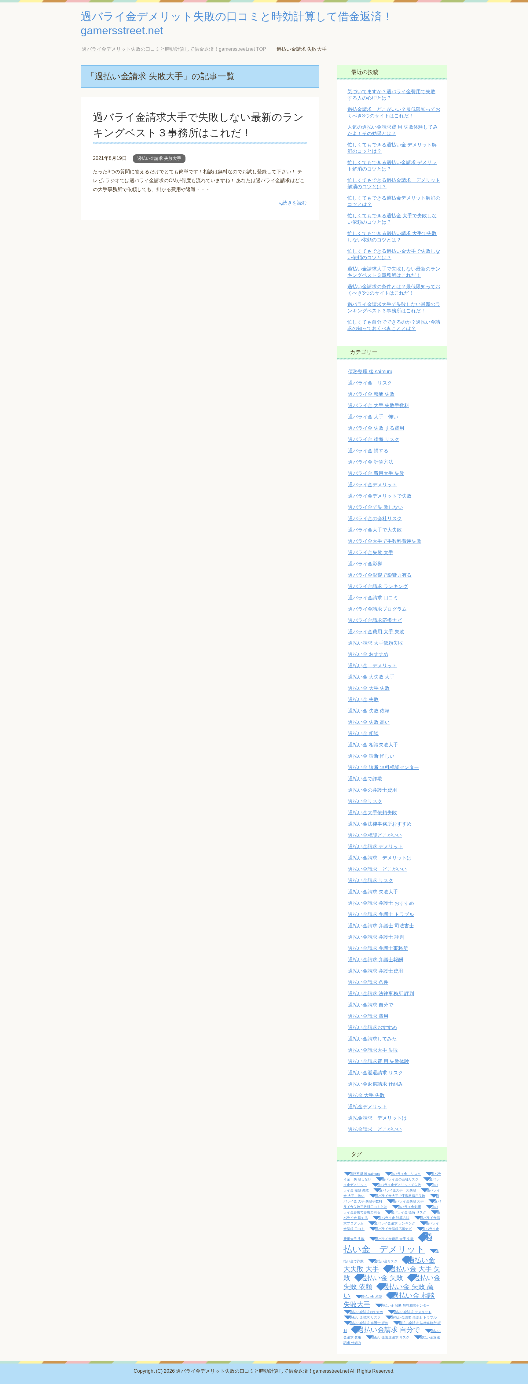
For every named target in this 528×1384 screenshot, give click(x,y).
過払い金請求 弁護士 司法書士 (381, 925)
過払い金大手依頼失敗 (372, 812)
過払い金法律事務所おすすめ (380, 823)
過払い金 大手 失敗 (369, 688)
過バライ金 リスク (370, 382)
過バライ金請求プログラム (377, 609)
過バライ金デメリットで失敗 (380, 496)
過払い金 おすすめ (368, 654)
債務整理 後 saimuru (370, 371)
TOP (178, 49)
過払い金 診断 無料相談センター (383, 767)
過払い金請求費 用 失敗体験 (378, 1061)
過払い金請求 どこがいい (377, 869)
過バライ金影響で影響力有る (380, 575)
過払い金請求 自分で (370, 1004)
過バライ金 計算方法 (370, 462)
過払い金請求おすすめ (372, 1027)
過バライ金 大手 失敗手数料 (378, 405)
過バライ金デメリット (372, 484)
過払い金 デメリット (372, 665)
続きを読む (294, 202)
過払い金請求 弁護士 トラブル (381, 914)
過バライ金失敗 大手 (370, 552)
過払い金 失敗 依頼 (369, 710)
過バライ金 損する (368, 450)
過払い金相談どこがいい (375, 835)
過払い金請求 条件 (368, 982)
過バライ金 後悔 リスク (373, 439)
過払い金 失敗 (363, 699)
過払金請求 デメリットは (377, 1118)
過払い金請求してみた (372, 1038)
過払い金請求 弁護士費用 (375, 971)
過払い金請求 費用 (368, 1016)
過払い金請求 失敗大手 (159, 158)
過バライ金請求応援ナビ (375, 620)
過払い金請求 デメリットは (380, 857)
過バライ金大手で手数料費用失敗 (384, 541)
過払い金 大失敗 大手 (371, 676)
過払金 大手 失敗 (366, 1095)
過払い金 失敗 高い (369, 722)
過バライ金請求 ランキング (378, 586)
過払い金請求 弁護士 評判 (376, 937)
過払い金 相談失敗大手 (373, 744)
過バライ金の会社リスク (375, 518)
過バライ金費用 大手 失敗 (376, 631)
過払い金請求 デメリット (375, 846)
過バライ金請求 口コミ (373, 597)
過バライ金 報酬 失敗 (371, 394)
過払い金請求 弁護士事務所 (378, 948)
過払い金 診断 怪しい (371, 756)
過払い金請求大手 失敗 (373, 1050)
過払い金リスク (365, 801)
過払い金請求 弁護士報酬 (375, 959)
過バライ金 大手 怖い (373, 416)
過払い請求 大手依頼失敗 (375, 643)
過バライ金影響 (365, 563)
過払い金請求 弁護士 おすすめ (381, 903)
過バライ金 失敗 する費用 (376, 428)
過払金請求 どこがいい (375, 1129)
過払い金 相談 (363, 733)
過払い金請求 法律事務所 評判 (381, 993)
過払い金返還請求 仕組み (375, 1084)
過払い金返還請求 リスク (375, 1072)
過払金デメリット (367, 1106)
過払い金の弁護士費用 (372, 790)
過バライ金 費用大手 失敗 (376, 473)
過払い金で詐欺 (365, 778)
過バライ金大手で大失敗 (375, 529)
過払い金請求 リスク (370, 880)
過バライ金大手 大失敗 (397, 1190)
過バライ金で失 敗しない (375, 507)
